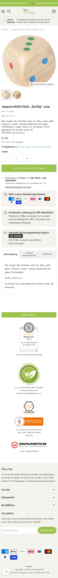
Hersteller (47, 254)
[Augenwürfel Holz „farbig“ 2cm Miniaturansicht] (6, 94)
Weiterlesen (18, 132)
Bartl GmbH (7, 111)
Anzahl (4, 152)
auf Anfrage (15, 236)
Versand (19, 142)
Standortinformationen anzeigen (18, 187)
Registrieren (47, 530)
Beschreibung (10, 254)
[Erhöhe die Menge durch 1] (27, 158)
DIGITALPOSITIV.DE (40, 573)
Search (29, 566)
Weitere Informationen (29, 254)
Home (4, 29)
